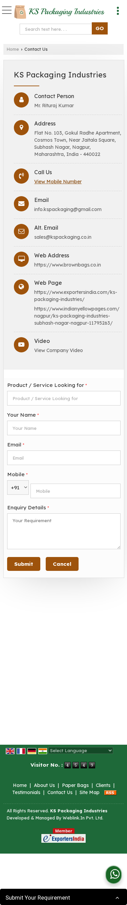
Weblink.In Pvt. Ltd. (83, 817)
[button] (58, 182)
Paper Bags (75, 785)
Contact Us (59, 792)
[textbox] (57, 29)
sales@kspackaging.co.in (62, 237)
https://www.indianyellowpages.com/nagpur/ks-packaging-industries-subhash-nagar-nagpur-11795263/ (77, 316)
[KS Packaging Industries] (59, 12)
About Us (44, 785)
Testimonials (26, 792)
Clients (103, 785)
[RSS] (110, 792)
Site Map (90, 792)
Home (13, 49)
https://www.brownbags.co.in (67, 265)
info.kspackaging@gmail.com (68, 209)
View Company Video (58, 350)
